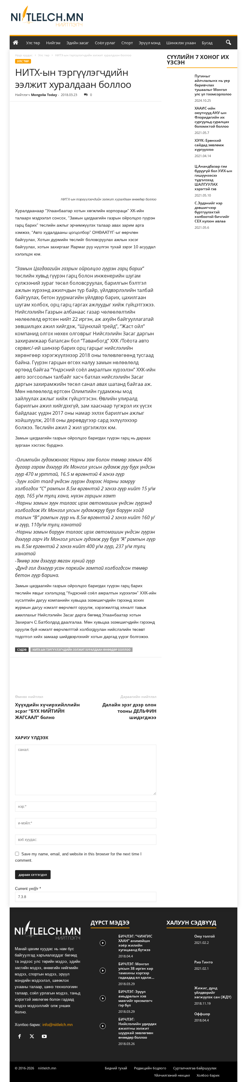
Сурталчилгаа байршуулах (195, 1068)
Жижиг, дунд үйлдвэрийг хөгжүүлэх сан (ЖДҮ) (212, 992)
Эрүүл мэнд (149, 42)
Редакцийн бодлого (150, 1068)
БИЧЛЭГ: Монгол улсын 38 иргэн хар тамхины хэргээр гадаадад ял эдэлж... (136, 970)
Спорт (127, 42)
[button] (228, 42)
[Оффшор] (179, 1021)
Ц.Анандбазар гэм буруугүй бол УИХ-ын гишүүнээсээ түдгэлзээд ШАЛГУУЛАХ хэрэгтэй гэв (213, 177)
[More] (76, 110)
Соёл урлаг (105, 42)
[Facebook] (21, 110)
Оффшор (202, 1013)
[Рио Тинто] (179, 969)
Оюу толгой (204, 936)
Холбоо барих (208, 1075)
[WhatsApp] (63, 110)
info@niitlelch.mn (57, 1024)
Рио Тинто (203, 962)
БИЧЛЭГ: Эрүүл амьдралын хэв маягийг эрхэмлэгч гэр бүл (135, 998)
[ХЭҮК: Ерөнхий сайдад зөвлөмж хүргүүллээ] (179, 147)
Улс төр (33, 42)
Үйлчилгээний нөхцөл (172, 1075)
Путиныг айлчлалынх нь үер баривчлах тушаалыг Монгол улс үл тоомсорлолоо (213, 85)
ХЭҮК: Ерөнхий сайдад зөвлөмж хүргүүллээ (209, 145)
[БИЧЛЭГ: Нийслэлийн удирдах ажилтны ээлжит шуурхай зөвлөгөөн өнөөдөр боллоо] (103, 1026)
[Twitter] (35, 110)
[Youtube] (45, 1037)
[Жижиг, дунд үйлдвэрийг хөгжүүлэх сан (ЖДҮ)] (179, 995)
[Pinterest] (49, 110)
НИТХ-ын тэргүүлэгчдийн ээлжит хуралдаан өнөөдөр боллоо (81, 650)
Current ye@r (28, 888)
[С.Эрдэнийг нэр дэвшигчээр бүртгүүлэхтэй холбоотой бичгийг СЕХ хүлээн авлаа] (179, 210)
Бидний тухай (116, 1068)
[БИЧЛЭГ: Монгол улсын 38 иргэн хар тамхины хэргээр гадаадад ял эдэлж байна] (103, 971)
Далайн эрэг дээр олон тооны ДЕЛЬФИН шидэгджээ (129, 711)
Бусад (207, 42)
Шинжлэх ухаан (181, 42)
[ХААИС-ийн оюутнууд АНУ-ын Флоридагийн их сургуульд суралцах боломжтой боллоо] (179, 115)
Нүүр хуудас (24, 55)
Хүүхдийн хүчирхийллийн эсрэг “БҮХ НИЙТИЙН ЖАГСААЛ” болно (47, 711)
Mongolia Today (44, 94)
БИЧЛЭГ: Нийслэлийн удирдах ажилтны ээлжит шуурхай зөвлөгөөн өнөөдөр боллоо (137, 1028)
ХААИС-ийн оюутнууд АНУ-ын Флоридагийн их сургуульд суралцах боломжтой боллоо (212, 117)
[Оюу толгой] (179, 943)
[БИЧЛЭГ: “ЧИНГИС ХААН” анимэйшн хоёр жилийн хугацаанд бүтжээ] (103, 943)
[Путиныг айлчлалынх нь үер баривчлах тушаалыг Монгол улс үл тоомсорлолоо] (179, 83)
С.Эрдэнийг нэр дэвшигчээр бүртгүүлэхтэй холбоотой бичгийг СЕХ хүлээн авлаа (212, 212)
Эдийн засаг (78, 42)
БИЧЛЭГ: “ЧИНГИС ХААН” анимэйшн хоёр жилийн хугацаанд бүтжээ (135, 943)
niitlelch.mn (47, 1068)
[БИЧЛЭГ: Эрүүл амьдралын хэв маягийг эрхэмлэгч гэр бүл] (103, 998)
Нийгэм (53, 42)
